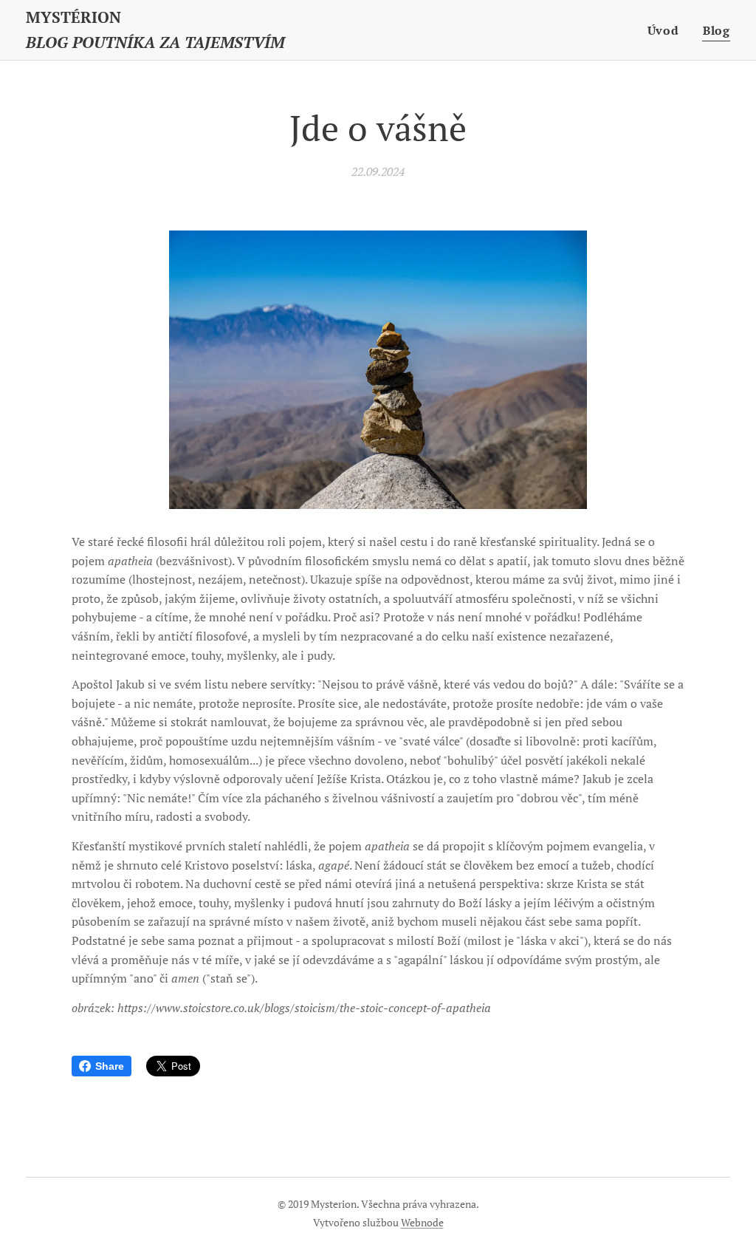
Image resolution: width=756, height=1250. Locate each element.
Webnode (422, 1222)
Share (109, 1066)
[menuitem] (667, 30)
